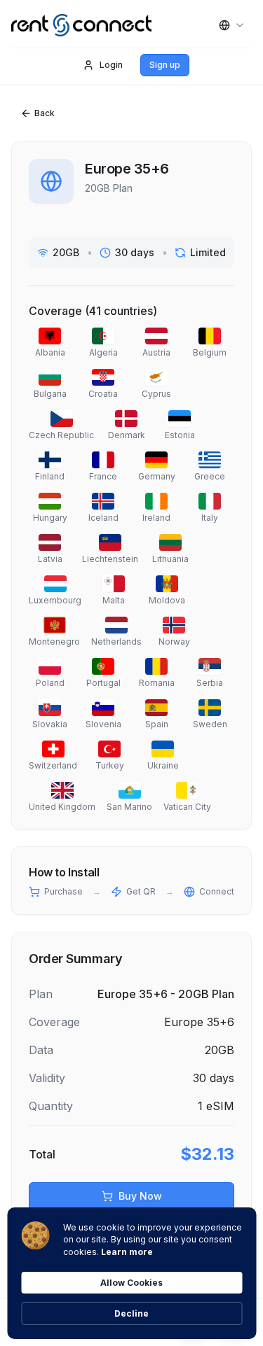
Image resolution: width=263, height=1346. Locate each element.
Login (111, 64)
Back (44, 113)
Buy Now (140, 1196)
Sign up (164, 64)
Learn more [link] (127, 1252)
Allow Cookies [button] (131, 1282)
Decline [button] (131, 1313)
